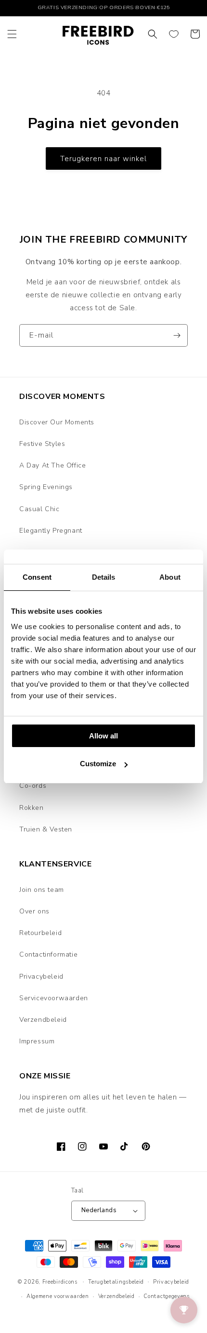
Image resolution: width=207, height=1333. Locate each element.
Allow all (103, 736)
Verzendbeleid (43, 1019)
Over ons (34, 911)
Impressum (36, 1041)
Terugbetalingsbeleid (116, 1282)
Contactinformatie (48, 954)
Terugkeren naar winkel (103, 159)
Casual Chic (39, 509)
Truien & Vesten (45, 829)
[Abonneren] (176, 335)
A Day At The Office (52, 465)
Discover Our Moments (56, 422)
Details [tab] (104, 577)
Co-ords (32, 785)
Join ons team (41, 889)
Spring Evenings (46, 486)
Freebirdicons (60, 1281)
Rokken (31, 807)
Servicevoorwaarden (53, 998)
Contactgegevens (166, 1296)
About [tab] (170, 577)
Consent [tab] (37, 577)
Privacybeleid (41, 976)
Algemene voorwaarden (57, 1296)
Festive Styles (42, 443)
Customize (98, 764)
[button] (12, 34)
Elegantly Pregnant (50, 530)
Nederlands (98, 1210)
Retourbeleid (40, 932)
